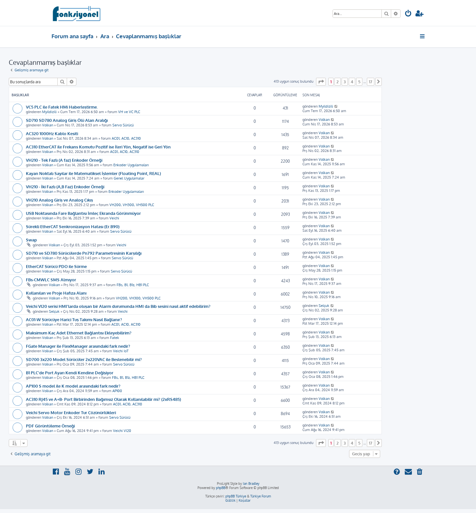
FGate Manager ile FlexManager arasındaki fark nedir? (78, 346)
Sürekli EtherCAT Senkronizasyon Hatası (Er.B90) (72, 226)
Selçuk (54, 311)
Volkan (47, 125)
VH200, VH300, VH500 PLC (131, 205)
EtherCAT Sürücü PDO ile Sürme (56, 266)
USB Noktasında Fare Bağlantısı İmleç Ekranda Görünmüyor (83, 213)
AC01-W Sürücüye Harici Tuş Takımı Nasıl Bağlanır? (74, 319)
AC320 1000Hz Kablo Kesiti (52, 133)
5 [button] (359, 81)
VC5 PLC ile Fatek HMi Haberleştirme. (62, 107)
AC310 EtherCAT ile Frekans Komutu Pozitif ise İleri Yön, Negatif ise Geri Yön (98, 146)
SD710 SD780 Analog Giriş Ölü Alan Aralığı (67, 120)
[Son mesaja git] (336, 106)
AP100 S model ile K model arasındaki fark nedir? (73, 386)
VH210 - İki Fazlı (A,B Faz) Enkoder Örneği (65, 186)
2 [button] (337, 81)
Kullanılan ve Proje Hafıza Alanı (56, 293)
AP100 (117, 391)
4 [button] (352, 81)
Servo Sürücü (123, 125)
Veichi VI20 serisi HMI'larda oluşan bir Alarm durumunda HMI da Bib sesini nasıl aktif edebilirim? (118, 306)
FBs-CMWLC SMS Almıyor (51, 279)
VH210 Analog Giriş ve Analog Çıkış (59, 200)
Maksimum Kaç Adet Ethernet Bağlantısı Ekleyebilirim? (78, 332)
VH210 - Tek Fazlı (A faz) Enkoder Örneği (64, 160)
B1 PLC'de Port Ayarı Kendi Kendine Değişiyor (69, 372)
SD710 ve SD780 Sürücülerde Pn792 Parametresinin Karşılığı (84, 253)
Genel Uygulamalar (129, 178)
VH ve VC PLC (129, 112)
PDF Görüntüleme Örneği (50, 425)
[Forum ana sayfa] (76, 13)
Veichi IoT (121, 351)
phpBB (220, 488)
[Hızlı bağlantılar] (422, 36)
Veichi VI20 (122, 430)
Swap (31, 239)
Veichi (114, 218)
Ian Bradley (251, 483)
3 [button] (345, 81)
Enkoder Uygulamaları (131, 165)
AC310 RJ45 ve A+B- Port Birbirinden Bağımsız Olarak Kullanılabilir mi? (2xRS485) (103, 399)
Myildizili (49, 112)
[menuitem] (408, 14)
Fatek (114, 337)
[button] (321, 82)
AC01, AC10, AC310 (126, 138)
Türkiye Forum (260, 496)
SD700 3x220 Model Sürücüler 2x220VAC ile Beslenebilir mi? (84, 359)
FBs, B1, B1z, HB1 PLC (133, 285)
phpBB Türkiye (235, 496)
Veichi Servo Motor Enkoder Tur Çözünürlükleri (71, 412)
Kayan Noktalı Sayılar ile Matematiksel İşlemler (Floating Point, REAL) (93, 173)
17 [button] (370, 81)
